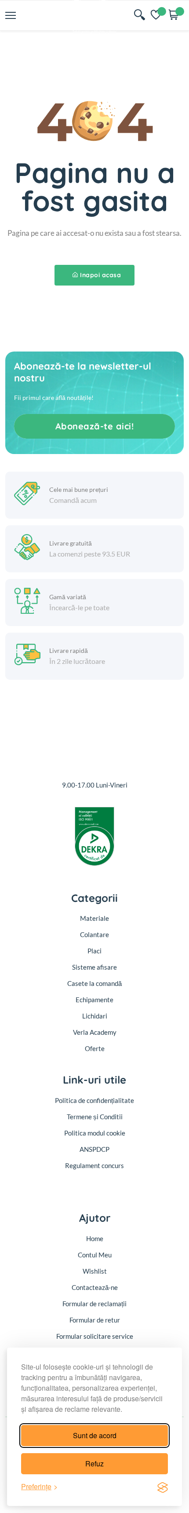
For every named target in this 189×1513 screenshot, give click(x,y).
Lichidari (94, 1016)
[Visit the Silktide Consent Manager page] (162, 1486)
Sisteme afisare (94, 967)
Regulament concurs (94, 1165)
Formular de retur (94, 1320)
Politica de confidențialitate (94, 1100)
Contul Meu (95, 1255)
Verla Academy (94, 1032)
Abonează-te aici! (94, 426)
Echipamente (94, 1000)
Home (94, 1238)
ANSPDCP (94, 1149)
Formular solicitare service (94, 1336)
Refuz (94, 1463)
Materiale (94, 918)
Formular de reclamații (94, 1304)
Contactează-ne (95, 1287)
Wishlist (95, 1271)
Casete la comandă (94, 983)
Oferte (95, 1048)
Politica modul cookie (94, 1133)
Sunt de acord (94, 1435)
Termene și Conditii (95, 1117)
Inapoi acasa (100, 275)
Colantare (94, 934)
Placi (94, 951)
